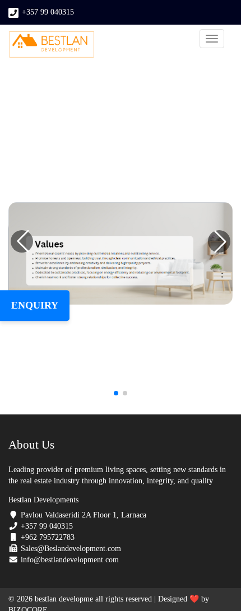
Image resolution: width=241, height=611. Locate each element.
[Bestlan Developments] (51, 44)
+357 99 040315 (48, 12)
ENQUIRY (34, 305)
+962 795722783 (48, 537)
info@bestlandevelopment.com (70, 560)
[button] (219, 241)
